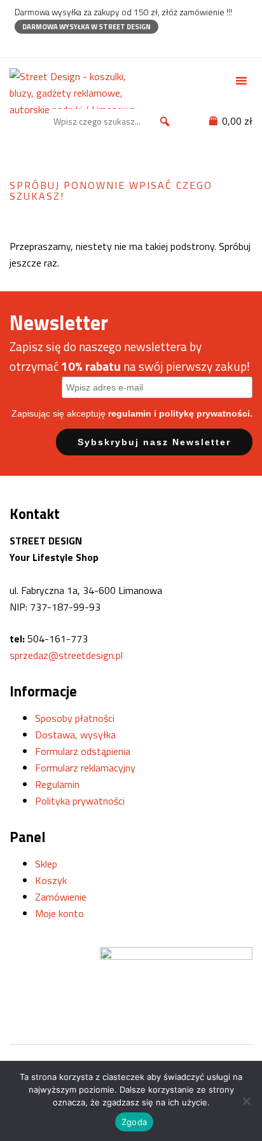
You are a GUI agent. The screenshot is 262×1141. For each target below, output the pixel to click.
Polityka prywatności (80, 800)
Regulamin (57, 784)
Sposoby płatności (74, 718)
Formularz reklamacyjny (85, 767)
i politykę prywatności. (203, 413)
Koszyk (51, 880)
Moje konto (59, 913)
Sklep (46, 863)
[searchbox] (113, 121)
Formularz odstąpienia (82, 751)
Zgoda (134, 1122)
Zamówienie (60, 896)
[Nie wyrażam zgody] (246, 1101)
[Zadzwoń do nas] (43, 45)
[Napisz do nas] (65, 45)
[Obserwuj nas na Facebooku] (21, 45)
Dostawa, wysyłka (75, 734)
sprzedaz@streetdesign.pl (66, 655)
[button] (164, 121)
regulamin (129, 413)
